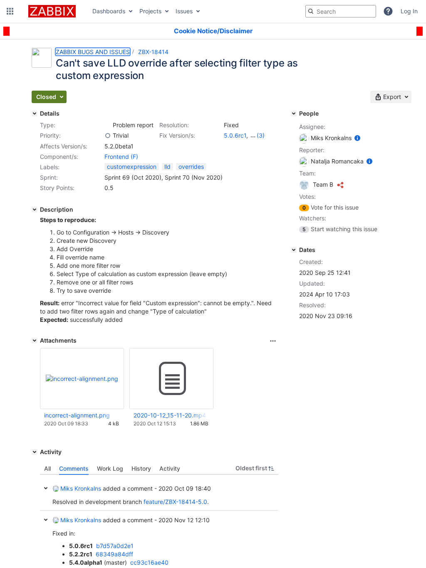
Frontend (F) (121, 156)
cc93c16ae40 (149, 562)
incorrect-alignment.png (77, 415)
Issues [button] (184, 11)
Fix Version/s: (177, 135)
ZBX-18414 (153, 51)
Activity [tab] (169, 468)
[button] (10, 11)
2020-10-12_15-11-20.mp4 (170, 415)
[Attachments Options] (272, 341)
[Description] (34, 209)
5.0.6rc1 (235, 135)
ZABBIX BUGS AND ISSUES (93, 51)
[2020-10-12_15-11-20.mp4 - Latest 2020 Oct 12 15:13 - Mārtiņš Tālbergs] (171, 379)
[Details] (34, 113)
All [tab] (47, 468)
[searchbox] (341, 11)
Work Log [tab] (110, 468)
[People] (294, 113)
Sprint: (49, 177)
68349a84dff (114, 554)
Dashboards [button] (108, 11)
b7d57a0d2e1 (115, 545)
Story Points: (57, 187)
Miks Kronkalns (80, 488)
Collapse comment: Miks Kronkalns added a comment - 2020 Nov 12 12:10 (45, 519)
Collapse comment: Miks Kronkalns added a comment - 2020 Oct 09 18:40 (45, 488)
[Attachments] (34, 340)
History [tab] (141, 468)
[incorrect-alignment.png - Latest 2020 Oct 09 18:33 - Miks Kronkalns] (82, 378)
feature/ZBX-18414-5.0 (175, 501)
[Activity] (34, 452)
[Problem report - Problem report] (107, 125)
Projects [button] (150, 11)
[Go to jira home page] (52, 11)
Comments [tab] (74, 468)
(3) (261, 135)
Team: (307, 173)
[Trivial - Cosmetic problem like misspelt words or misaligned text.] (107, 135)
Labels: (49, 166)
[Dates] (294, 250)
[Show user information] (357, 137)
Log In (409, 11)
